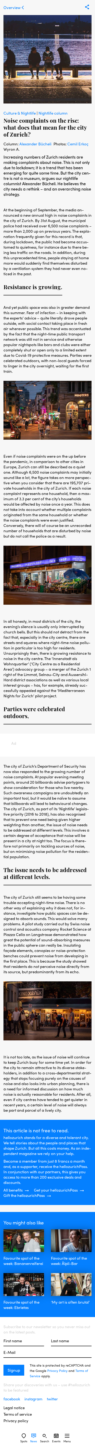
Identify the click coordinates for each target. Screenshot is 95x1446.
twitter (52, 1399)
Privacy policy (15, 1420)
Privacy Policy (57, 1370)
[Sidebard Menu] (67, 1436)
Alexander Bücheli (35, 144)
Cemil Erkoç (78, 144)
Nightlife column (53, 113)
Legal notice (14, 1407)
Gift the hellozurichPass (24, 1195)
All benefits (13, 1190)
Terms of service (17, 1414)
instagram (33, 1399)
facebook (12, 1399)
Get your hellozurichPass (56, 1190)
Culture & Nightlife (20, 113)
